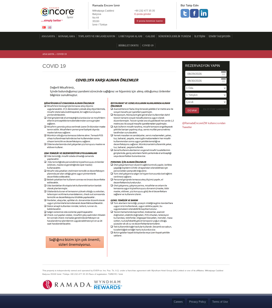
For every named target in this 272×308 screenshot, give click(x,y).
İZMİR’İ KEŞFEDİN (219, 36)
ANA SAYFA (48, 36)
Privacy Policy (197, 301)
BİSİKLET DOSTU (128, 45)
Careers (178, 301)
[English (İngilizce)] (49, 27)
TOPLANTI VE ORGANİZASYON (96, 36)
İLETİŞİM (199, 36)
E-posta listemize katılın (150, 21)
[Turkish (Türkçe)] (44, 27)
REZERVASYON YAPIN (202, 65)
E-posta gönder (142, 14)
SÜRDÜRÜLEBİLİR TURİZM (174, 36)
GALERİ (150, 36)
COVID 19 (148, 45)
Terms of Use (220, 301)
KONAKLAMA (66, 36)
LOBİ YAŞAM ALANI (130, 36)
